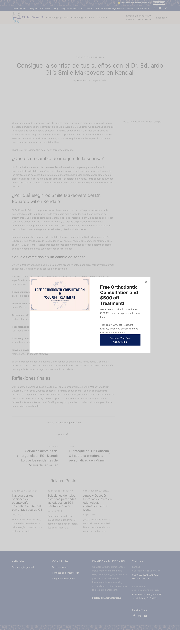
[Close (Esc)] (145, 282)
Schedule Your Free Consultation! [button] (120, 340)
